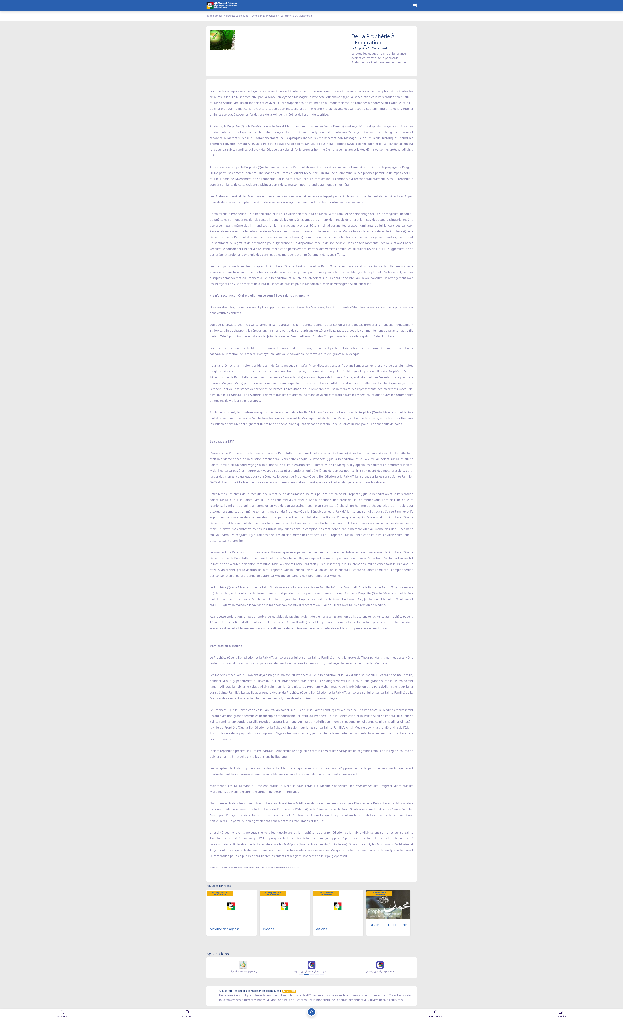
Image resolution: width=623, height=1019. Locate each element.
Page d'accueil (214, 15)
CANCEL (18, 1005)
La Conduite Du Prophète (388, 925)
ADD (28, 1005)
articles (321, 929)
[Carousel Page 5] (322, 974)
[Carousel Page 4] (317, 974)
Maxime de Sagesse (225, 929)
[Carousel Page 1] (301, 974)
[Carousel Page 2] (306, 974)
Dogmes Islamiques (237, 15)
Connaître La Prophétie (264, 15)
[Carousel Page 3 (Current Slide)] (311, 974)
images (268, 929)
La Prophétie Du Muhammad (296, 15)
